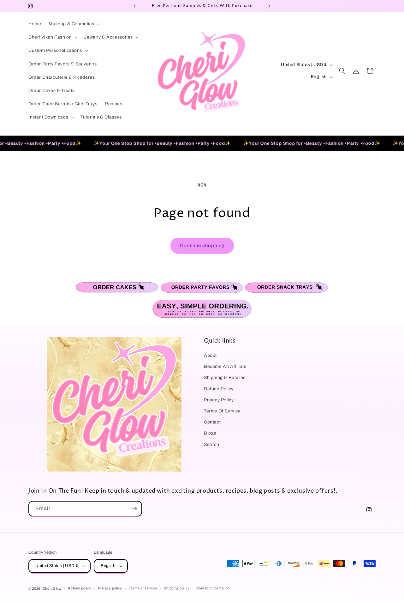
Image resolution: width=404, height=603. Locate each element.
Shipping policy (177, 588)
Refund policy (79, 588)
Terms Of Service (222, 411)
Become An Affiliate (225, 366)
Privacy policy (110, 588)
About (210, 355)
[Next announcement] (269, 6)
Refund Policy (219, 389)
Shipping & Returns (225, 377)
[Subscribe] (134, 508)
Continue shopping (202, 245)
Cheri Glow (52, 588)
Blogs (210, 433)
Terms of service (143, 588)
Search (211, 444)
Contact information (213, 588)
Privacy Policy (219, 400)
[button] (74, 24)
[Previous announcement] (135, 6)
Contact (212, 422)
